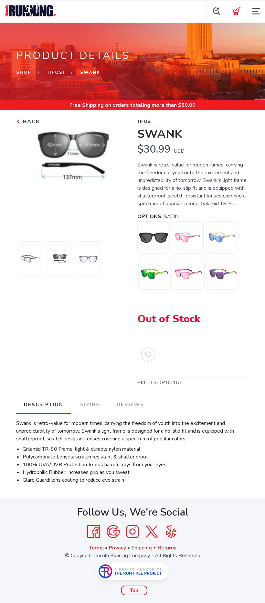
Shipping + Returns (153, 547)
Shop (23, 72)
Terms (96, 547)
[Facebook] (93, 531)
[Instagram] (132, 531)
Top (134, 590)
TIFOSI (56, 72)
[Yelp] (171, 531)
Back (30, 121)
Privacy (117, 547)
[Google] (113, 531)
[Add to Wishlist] (148, 354)
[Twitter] (152, 531)
